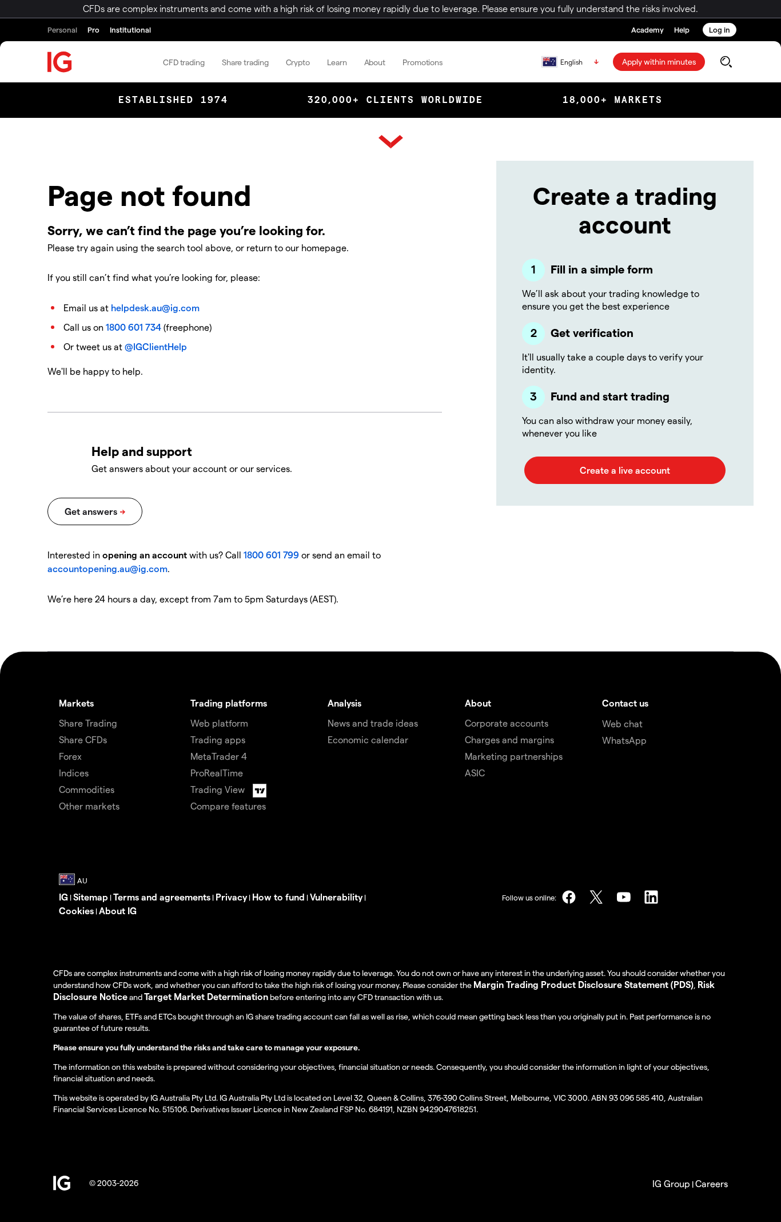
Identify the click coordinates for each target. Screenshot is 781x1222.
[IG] (60, 62)
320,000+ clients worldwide (395, 100)
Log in (719, 29)
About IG (118, 910)
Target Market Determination (206, 996)
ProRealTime (216, 772)
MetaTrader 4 (218, 756)
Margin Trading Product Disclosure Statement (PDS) (583, 984)
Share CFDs (83, 739)
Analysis (344, 702)
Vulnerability (336, 896)
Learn (337, 62)
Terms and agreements (161, 896)
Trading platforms (228, 702)
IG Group (671, 1183)
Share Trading (88, 722)
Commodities (86, 789)
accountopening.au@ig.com (107, 568)
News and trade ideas (373, 722)
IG (63, 896)
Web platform (219, 722)
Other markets (89, 805)
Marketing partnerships (514, 756)
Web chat (622, 723)
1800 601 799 (271, 554)
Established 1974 (173, 100)
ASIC (475, 772)
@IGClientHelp (156, 346)
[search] (726, 62)
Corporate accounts (506, 722)
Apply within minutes (659, 61)
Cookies (76, 910)
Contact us (625, 702)
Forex (70, 756)
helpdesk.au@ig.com (155, 307)
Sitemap (90, 896)
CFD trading (184, 62)
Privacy (231, 896)
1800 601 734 (133, 327)
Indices (74, 772)
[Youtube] (624, 897)
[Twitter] (596, 897)
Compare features (228, 805)
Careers (711, 1183)
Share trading (245, 62)
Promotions (423, 62)
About (375, 62)
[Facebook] (569, 897)
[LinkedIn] (651, 897)
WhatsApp (624, 740)
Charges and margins (509, 739)
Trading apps (217, 739)
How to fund (278, 896)
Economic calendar (368, 739)
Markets (76, 702)
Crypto (298, 62)
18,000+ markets (613, 100)
